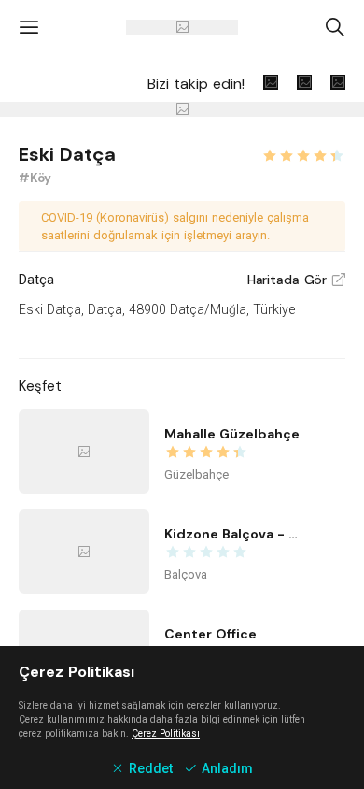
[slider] (303, 153)
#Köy (35, 178)
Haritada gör (296, 279)
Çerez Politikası (166, 733)
